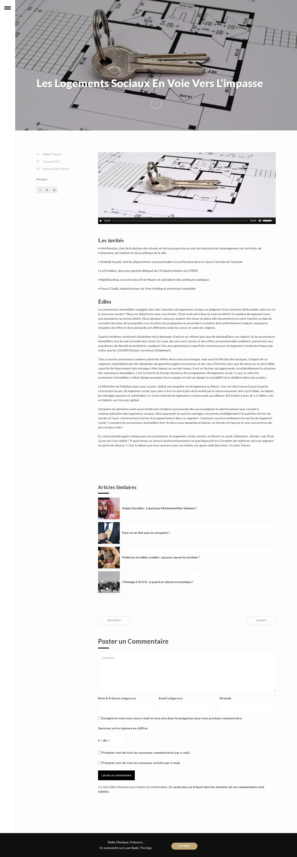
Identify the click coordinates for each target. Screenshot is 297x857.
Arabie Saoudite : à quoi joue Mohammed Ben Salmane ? (159, 508)
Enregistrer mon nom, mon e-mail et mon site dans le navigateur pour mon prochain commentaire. (172, 718)
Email (170, 698)
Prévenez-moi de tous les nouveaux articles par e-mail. (141, 763)
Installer (184, 846)
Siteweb (225, 698)
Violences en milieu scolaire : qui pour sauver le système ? (161, 557)
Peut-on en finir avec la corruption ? (146, 533)
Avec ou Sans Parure (56, 168)
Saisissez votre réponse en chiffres (123, 728)
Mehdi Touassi (52, 154)
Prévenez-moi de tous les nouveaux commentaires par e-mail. (146, 752)
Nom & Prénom (117, 698)
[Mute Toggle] (260, 220)
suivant (261, 620)
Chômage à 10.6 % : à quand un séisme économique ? (158, 582)
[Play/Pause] (101, 220)
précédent (114, 620)
